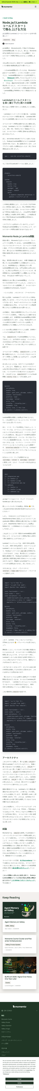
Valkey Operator (6, 1025)
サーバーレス (8, 80)
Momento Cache (6, 1019)
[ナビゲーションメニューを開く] (36, 7)
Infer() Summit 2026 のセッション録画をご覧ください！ (19, 2)
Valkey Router (5, 1022)
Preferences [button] (6, 1074)
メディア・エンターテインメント (11, 1040)
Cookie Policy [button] (29, 1070)
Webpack (10, 78)
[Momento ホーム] (16, 6)
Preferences (19, 1087)
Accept (19, 1079)
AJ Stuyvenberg (26, 860)
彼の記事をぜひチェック (21, 868)
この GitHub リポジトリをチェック (22, 880)
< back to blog (8, 18)
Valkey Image (5, 1028)
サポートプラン (6, 1032)
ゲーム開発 (4, 1043)
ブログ (3, 1055)
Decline (19, 1083)
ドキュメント (5, 1052)
